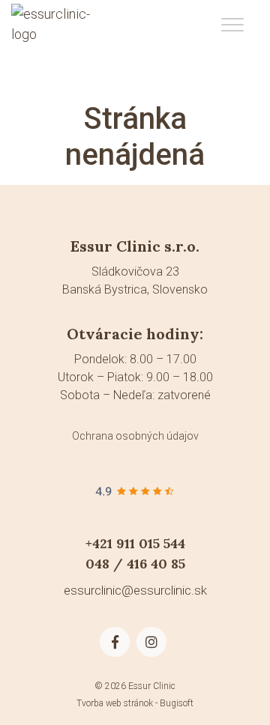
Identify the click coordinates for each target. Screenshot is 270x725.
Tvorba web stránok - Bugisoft (135, 703)
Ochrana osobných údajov (135, 436)
